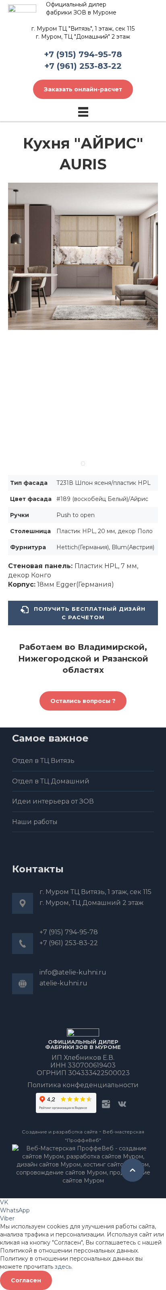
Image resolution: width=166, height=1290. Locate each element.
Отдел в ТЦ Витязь (43, 761)
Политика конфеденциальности (83, 1085)
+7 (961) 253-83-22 (83, 66)
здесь (63, 1266)
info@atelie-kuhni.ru (72, 972)
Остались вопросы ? (83, 701)
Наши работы (35, 822)
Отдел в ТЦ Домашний (50, 781)
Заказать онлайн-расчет (83, 89)
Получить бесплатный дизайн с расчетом (88, 613)
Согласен (26, 1280)
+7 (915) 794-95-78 (83, 54)
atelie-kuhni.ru (63, 983)
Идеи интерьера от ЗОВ (53, 801)
